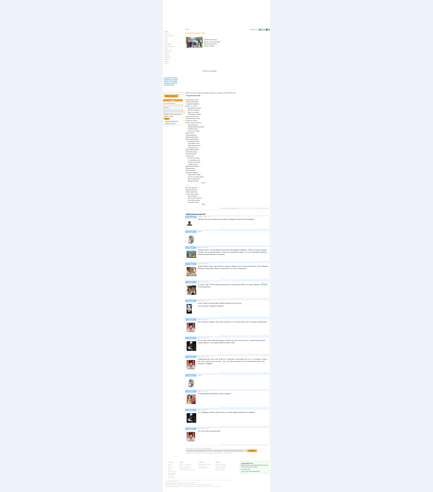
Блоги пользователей (185, 466)
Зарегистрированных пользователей (175, 483)
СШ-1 (224, 361)
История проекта (220, 469)
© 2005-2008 (244, 471)
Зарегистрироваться (171, 121)
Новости (166, 33)
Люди (181, 462)
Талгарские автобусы (170, 83)
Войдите (223, 208)
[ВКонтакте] (260, 29)
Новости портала (220, 464)
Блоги (166, 40)
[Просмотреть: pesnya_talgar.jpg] (194, 47)
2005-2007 (247, 469)
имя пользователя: (170, 103)
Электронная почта (204, 468)
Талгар (166, 38)
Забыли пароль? (170, 123)
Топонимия (171, 476)
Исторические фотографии (172, 473)
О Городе (264, 22)
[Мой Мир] (267, 29)
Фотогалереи (171, 471)
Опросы (166, 55)
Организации (168, 50)
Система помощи (220, 468)
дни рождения (176, 486)
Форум (166, 42)
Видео (190, 35)
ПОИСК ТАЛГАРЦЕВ (170, 81)
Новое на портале (169, 35)
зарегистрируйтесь (233, 208)
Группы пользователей (185, 464)
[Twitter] (262, 29)
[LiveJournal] (269, 29)
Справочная (167, 57)
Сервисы (166, 53)
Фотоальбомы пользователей (187, 469)
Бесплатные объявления (205, 464)
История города (169, 85)
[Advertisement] (226, 212)
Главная (187, 29)
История (170, 468)
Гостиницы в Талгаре (170, 77)
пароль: (167, 107)
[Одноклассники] (264, 29)
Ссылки (166, 63)
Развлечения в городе (171, 79)
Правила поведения (220, 466)
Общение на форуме (184, 468)
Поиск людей (202, 466)
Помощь (166, 59)
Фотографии (167, 44)
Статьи (170, 466)
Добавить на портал (169, 46)
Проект (166, 61)
